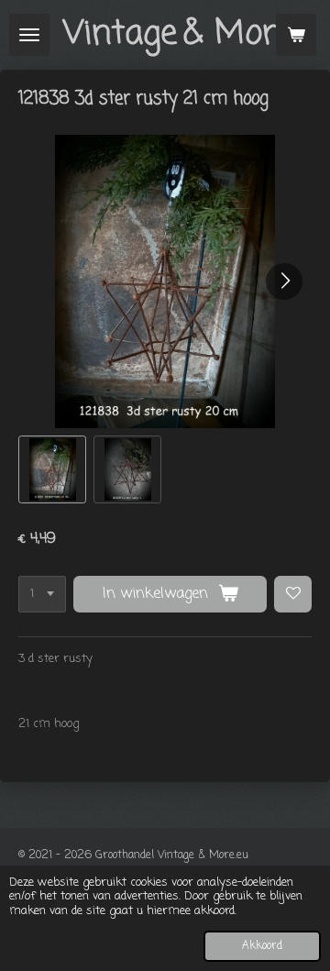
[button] (52, 469)
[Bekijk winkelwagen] (296, 35)
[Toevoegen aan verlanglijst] (293, 594)
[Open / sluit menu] (29, 35)
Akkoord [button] (262, 946)
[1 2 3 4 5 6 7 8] (42, 594)
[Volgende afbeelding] (284, 281)
